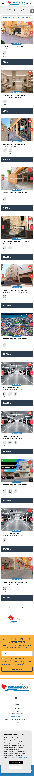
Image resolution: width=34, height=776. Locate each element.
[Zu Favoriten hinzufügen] (30, 23)
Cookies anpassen (16, 768)
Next (31, 32)
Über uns (16, 711)
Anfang (17, 708)
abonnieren (17, 669)
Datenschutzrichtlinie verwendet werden (20, 661)
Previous (2, 32)
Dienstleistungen (16, 714)
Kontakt (16, 722)
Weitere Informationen (19, 757)
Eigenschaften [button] (16, 717)
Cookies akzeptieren (15, 762)
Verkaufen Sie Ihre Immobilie (16, 720)
